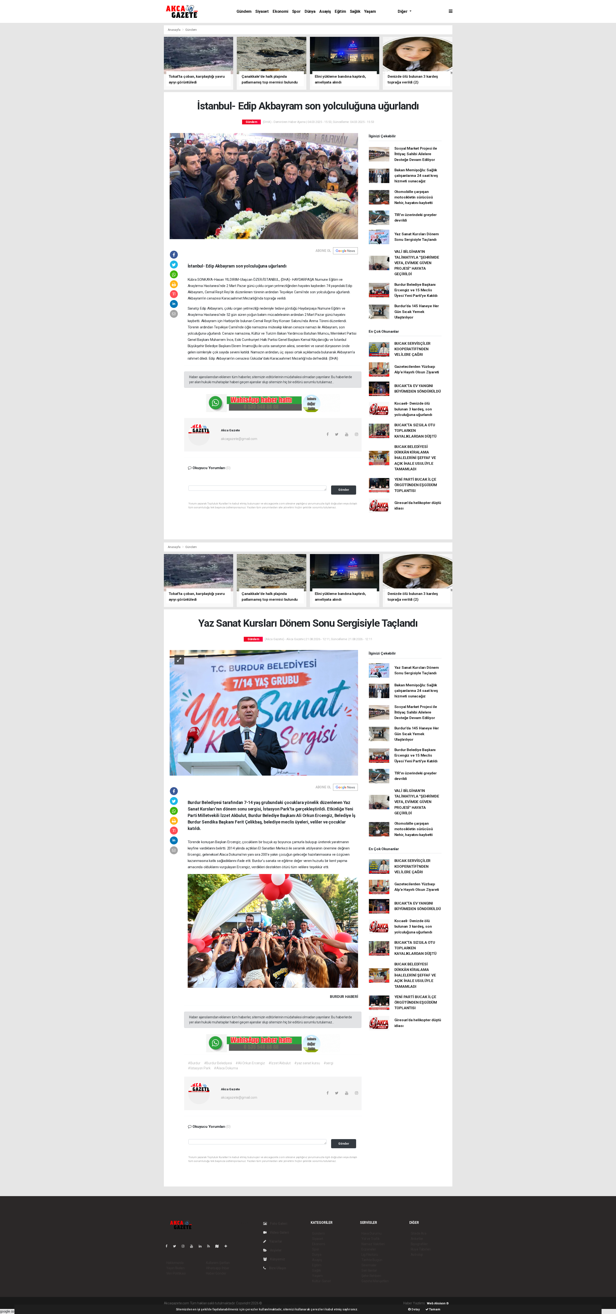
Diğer (403, 11)
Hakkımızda (175, 1263)
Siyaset (262, 11)
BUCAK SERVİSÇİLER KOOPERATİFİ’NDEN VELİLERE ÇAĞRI (412, 349)
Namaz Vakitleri (373, 1244)
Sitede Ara (418, 1233)
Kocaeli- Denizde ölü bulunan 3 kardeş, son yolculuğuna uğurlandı (413, 409)
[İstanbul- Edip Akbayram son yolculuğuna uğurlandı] (264, 186)
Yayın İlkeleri (175, 1268)
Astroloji (417, 1255)
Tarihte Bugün (371, 1260)
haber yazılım (332, 1303)
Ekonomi (280, 11)
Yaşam (370, 11)
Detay (415, 1309)
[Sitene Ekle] (228, 1246)
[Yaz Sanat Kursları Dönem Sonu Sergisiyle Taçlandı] (264, 712)
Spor (296, 11)
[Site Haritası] (219, 1246)
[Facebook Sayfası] (168, 1246)
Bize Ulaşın (277, 1268)
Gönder (343, 489)
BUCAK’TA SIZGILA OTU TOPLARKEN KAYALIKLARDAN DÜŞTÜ (415, 431)
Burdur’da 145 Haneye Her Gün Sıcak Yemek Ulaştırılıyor (416, 311)
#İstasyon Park (199, 1068)
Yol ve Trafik (370, 1239)
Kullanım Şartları (218, 1263)
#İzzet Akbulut (280, 1063)
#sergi (328, 1063)
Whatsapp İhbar (217, 1268)
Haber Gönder (216, 1273)
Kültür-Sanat (321, 1281)
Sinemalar (369, 1265)
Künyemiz (277, 1259)
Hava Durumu (371, 1233)
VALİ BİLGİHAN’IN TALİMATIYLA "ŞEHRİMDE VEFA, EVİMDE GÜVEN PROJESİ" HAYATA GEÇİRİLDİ (416, 262)
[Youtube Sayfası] (193, 1246)
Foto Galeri (278, 1223)
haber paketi (293, 1303)
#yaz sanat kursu (307, 1063)
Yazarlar (275, 1241)
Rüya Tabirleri (421, 1249)
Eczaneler (368, 1249)
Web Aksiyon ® (438, 1303)
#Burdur (194, 1063)
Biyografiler (419, 1244)
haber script (351, 1303)
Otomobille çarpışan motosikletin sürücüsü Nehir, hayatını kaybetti (413, 197)
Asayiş (325, 11)
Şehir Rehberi (371, 1276)
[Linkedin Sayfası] (202, 1246)
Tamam (434, 1309)
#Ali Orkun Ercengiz (250, 1063)
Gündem (244, 11)
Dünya (310, 11)
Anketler (417, 1239)
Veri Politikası (176, 1273)
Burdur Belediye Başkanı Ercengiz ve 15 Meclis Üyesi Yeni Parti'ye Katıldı (415, 290)
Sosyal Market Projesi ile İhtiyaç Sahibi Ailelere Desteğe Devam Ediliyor (415, 154)
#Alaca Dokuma (226, 1068)
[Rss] (210, 1246)
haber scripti (312, 1303)
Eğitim (340, 11)
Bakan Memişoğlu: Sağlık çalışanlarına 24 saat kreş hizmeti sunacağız (416, 176)
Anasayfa (174, 30)
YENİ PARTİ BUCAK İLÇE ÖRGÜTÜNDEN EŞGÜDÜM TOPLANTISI (415, 485)
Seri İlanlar (369, 1270)
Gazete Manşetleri (375, 1281)
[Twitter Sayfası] (176, 1246)
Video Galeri (279, 1232)
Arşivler (275, 1250)
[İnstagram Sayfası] (185, 1246)
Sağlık (355, 11)
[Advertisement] (101, 58)
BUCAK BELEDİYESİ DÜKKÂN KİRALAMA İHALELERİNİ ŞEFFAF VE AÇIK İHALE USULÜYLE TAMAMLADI (415, 458)
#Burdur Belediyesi (218, 1063)
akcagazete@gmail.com (239, 439)
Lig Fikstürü (369, 1255)
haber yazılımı (273, 1303)
